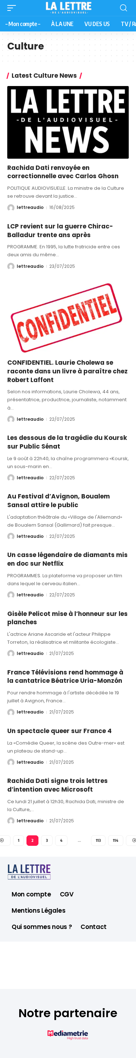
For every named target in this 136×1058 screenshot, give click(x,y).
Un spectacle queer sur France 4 (59, 731)
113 (98, 840)
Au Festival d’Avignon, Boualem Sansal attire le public (58, 500)
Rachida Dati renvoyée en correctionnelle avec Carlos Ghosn (63, 172)
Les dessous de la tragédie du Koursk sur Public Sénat (67, 442)
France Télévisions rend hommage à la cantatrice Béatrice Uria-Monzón (65, 676)
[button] (13, 8)
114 (116, 840)
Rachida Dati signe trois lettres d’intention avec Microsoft (57, 785)
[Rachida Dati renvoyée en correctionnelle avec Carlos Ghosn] (68, 122)
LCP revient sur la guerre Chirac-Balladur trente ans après (60, 230)
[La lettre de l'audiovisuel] (68, 8)
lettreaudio (30, 207)
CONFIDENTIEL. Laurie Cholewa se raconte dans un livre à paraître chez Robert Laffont (67, 371)
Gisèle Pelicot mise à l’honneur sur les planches (67, 618)
